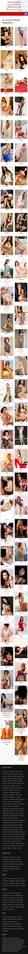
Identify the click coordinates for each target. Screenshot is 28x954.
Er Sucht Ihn (5, 871)
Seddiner (12, 822)
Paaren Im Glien (6, 811)
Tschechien (14, 848)
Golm (15, 790)
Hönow (16, 939)
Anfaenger (18, 904)
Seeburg (16, 822)
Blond (13, 904)
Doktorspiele (14, 917)
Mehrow (10, 804)
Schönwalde (9, 943)
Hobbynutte (18, 880)
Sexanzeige (12, 859)
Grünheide (9, 944)
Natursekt (5, 926)
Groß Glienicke (19, 946)
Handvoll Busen (19, 895)
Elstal (22, 783)
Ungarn (19, 848)
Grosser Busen (6, 897)
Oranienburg (21, 808)
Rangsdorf (8, 815)
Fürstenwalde (15, 943)
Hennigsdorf (5, 792)
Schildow (16, 818)
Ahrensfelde (5, 771)
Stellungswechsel (7, 928)
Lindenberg (9, 801)
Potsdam (17, 813)
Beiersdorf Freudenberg (8, 773)
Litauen (13, 845)
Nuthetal (15, 808)
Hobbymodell (12, 880)
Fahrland (13, 785)
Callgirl (9, 878)
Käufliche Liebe (16, 938)
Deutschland (5, 843)
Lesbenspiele (18, 923)
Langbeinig (11, 907)
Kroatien (5, 845)
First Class (19, 861)
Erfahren (5, 909)
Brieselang (19, 778)
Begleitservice (13, 857)
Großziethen (11, 949)
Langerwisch (12, 799)
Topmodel (5, 878)
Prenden (22, 813)
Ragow (4, 815)
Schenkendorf (10, 818)
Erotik (18, 857)
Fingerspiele (20, 919)
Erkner (4, 785)
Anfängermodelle (6, 939)
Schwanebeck (22, 820)
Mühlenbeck (20, 944)
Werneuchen (22, 831)
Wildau (9, 834)
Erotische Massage (12, 919)
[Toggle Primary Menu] (25, 13)
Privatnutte (20, 878)
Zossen (13, 838)
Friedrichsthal (19, 787)
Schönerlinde (16, 941)
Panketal (12, 811)
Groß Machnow (9, 947)
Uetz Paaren (5, 829)
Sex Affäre (10, 938)
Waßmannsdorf (5, 951)
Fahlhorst (8, 785)
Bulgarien (19, 841)
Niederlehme (6, 808)
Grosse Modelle (11, 902)
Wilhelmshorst (15, 834)
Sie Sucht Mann (6, 861)
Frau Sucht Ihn (6, 864)
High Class (11, 866)
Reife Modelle (17, 893)
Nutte (7, 883)
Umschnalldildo (20, 928)
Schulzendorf (15, 820)
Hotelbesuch (21, 864)
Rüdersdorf (4, 946)
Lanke (17, 799)
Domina (19, 917)
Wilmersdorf (22, 834)
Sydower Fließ (17, 949)
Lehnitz (4, 801)
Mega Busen (13, 897)
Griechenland (12, 843)
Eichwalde (18, 783)
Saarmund (21, 815)
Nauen (4, 806)
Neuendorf (17, 792)
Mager (17, 897)
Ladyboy (8, 885)
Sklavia (19, 926)
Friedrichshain (12, 787)
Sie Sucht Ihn (6, 866)
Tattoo (16, 907)
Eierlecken (5, 919)
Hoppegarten (6, 794)
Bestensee (5, 776)
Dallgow (20, 780)
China (4, 841)
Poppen (9, 926)
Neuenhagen (16, 806)
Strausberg (5, 827)
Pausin (16, 811)
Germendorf (5, 790)
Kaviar (13, 923)
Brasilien (14, 841)
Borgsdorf (10, 778)
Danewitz (5, 783)
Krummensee (6, 799)
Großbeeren (5, 949)
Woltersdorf (5, 836)
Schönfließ (21, 941)
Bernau (21, 773)
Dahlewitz (5, 780)
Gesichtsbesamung (12, 921)
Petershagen (5, 813)
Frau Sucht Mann (14, 864)
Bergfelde (16, 773)
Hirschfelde (11, 792)
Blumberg (5, 778)
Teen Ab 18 (5, 893)
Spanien (9, 848)
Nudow (11, 808)
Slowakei (5, 848)
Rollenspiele (15, 926)
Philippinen (8, 841)
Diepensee (10, 783)
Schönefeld (20, 939)
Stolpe (14, 824)
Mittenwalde (21, 804)
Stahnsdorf (9, 824)
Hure (4, 883)
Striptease (13, 928)
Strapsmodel (21, 907)
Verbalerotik (5, 930)
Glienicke (11, 790)
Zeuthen (10, 838)
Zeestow (17, 836)
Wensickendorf (11, 831)
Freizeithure (11, 883)
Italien (17, 843)
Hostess (23, 880)
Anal (4, 917)
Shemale (17, 885)
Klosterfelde (5, 797)
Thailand (18, 838)
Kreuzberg (18, 797)
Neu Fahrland (9, 806)
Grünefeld (4, 944)
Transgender (22, 885)
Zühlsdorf (14, 946)
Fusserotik (5, 921)
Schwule (12, 885)
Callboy (22, 883)
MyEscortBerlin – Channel (14, 9)
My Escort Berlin (14, 2)
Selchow (4, 824)
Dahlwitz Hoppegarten (13, 780)
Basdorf (17, 771)
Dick (15, 900)
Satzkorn (5, 818)
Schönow (4, 943)
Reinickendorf (15, 815)
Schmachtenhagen (7, 820)
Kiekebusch (12, 794)
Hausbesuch (12, 868)
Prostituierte (5, 880)
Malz (20, 801)
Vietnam (23, 838)
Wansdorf (5, 831)
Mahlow (22, 776)
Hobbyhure (17, 883)
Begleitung (17, 866)
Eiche (14, 783)
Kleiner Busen (12, 895)
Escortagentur (6, 859)
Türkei (16, 951)
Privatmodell (14, 878)
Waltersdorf (15, 829)
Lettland (9, 845)
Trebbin (20, 827)
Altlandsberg (12, 771)
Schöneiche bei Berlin (7, 941)
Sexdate (17, 859)
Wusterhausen (12, 797)
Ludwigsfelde (16, 801)
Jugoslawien (22, 843)
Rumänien (12, 951)
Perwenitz (21, 811)
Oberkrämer (5, 938)
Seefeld (20, 822)
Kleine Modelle (19, 900)
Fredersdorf (5, 787)
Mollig (11, 900)
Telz (13, 827)
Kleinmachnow (18, 794)
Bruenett (5, 904)
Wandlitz (20, 829)
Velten (10, 829)
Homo (4, 885)
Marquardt (5, 804)
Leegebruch (22, 799)
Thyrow (16, 827)
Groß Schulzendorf (17, 947)
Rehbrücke (21, 943)
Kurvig (22, 904)
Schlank (4, 900)
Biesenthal (10, 776)
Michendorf (15, 804)
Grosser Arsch (10, 909)
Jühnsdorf (14, 944)
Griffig (8, 900)
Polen (17, 845)
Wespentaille (6, 907)
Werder (17, 831)
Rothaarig (9, 904)
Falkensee (18, 785)
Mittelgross (5, 902)
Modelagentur (6, 868)
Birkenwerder (17, 776)
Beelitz (21, 771)
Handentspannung (7, 923)
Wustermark (11, 836)
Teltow (9, 827)
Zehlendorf (21, 836)
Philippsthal (11, 813)
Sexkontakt (18, 868)
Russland (21, 845)
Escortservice (13, 861)
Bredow (14, 778)
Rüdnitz (9, 946)
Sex (20, 859)
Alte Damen (5, 895)
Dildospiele (7, 917)
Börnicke (12, 939)
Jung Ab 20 (10, 893)
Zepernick (5, 838)
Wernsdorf (5, 834)
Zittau (18, 790)
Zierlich (21, 897)
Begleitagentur (6, 857)
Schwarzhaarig (19, 902)
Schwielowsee (6, 822)
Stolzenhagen (19, 824)
